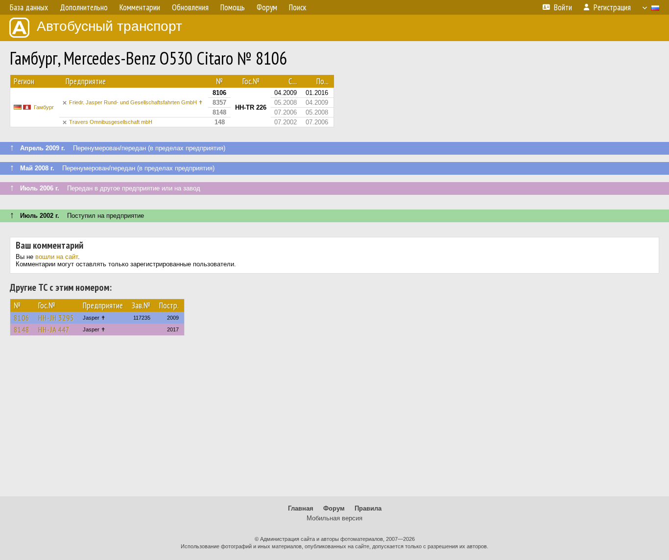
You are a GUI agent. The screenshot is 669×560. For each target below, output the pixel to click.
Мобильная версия (334, 518)
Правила (368, 508)
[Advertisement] (334, 420)
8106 (21, 318)
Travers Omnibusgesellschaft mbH (110, 122)
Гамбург (44, 107)
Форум (334, 508)
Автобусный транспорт (109, 26)
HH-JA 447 (54, 329)
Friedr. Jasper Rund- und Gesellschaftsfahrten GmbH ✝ (136, 102)
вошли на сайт (56, 256)
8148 (21, 329)
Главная (300, 508)
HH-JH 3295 (56, 318)
